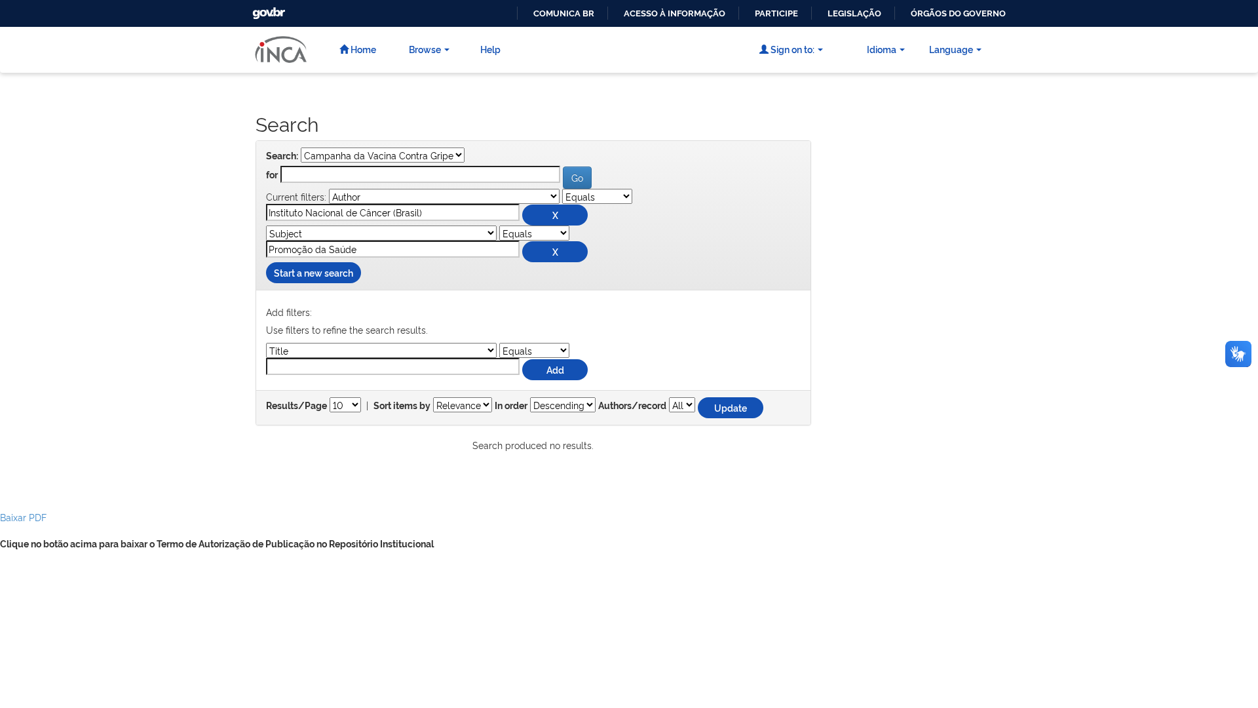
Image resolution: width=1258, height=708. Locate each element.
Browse (425, 49)
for (272, 175)
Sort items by (401, 406)
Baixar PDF (23, 517)
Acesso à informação (674, 13)
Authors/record (632, 406)
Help (490, 49)
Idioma (881, 49)
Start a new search (313, 272)
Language (951, 49)
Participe (776, 13)
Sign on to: (791, 49)
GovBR (267, 9)
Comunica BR (563, 13)
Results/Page (296, 406)
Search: (282, 156)
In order (511, 406)
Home (362, 49)
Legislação (854, 13)
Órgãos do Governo (958, 13)
